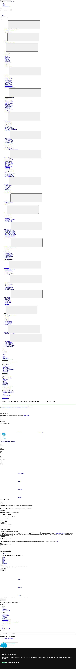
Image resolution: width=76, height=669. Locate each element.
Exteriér (3, 349)
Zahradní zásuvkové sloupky (9, 170)
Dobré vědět (4, 351)
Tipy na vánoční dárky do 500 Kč (7, 392)
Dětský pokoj (7, 304)
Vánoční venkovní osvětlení (9, 344)
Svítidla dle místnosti (7, 297)
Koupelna (6, 303)
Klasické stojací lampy (8, 122)
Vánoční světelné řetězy (8, 342)
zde (57, 541)
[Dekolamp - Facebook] (2, 640)
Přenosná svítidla (5, 379)
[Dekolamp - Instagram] (2, 641)
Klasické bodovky (7, 187)
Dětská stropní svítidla (8, 80)
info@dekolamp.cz (40, 432)
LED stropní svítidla (8, 75)
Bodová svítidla (6, 184)
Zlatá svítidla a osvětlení (6, 368)
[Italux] (3, 561)
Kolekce (3, 4)
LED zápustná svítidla (8, 270)
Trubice (6, 216)
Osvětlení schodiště (8, 301)
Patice (2, 520)
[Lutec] (3, 560)
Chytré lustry (7, 249)
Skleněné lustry (7, 57)
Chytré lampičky (7, 252)
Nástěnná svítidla (7, 138)
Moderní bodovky (7, 186)
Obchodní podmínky (5, 615)
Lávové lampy (4, 382)
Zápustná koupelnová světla (9, 273)
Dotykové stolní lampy (8, 102)
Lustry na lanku (7, 65)
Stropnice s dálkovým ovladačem (10, 231)
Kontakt (3, 5)
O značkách (4, 352)
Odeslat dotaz (3, 536)
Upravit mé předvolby (10, 662)
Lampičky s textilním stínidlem (10, 110)
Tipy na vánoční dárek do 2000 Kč (8, 390)
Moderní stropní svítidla (8, 76)
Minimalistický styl (5, 375)
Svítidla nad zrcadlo (8, 144)
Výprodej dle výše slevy (8, 32)
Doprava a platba (5, 614)
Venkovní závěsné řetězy (9, 171)
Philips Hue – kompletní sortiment (10, 247)
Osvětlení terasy (7, 168)
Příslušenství (6, 332)
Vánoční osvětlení (7, 341)
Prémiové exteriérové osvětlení (7, 359)
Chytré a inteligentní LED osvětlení (10, 315)
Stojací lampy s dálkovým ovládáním (11, 129)
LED (5, 313)
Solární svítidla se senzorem (9, 289)
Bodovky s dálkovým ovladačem (10, 235)
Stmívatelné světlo (7, 324)
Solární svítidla (7, 165)
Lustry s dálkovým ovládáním (9, 230)
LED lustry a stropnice (8, 66)
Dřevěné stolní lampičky (9, 103)
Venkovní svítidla (7, 157)
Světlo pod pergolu (8, 160)
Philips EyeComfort (5, 370)
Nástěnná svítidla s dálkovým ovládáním (11, 149)
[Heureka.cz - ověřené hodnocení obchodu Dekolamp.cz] (3, 440)
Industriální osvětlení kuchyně (7, 378)
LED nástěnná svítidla (8, 139)
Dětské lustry (7, 54)
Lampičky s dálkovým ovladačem (10, 234)
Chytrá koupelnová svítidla (9, 254)
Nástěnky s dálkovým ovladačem (10, 232)
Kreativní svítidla (5, 357)
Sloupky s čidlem (7, 288)
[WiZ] (3, 562)
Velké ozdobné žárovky (8, 220)
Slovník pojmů (4, 609)
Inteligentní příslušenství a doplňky (10, 333)
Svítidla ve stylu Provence (6, 376)
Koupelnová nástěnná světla (9, 148)
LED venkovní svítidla (8, 158)
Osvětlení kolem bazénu (8, 174)
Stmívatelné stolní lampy (9, 105)
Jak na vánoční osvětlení (6, 388)
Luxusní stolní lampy (8, 99)
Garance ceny (4, 617)
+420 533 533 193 (19, 432)
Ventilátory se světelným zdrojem (10, 42)
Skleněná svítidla (5, 360)
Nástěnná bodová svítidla (9, 143)
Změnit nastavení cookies (6, 623)
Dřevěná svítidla (5, 383)
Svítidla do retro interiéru (6, 362)
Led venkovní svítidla (8, 321)
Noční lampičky (7, 104)
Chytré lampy (7, 251)
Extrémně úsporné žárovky (9, 221)
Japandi (3, 381)
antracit (6, 517)
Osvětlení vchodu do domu (9, 175)
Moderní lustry (7, 52)
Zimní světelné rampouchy (9, 346)
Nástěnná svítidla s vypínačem (9, 147)
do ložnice (6, 319)
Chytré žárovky (7, 257)
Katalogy (3, 618)
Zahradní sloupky (5, 367)
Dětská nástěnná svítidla (8, 142)
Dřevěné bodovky (7, 190)
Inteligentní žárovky (8, 214)
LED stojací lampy (8, 121)
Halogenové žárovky (8, 217)
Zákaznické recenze (5, 622)
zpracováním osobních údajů (60, 533)
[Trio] (3, 558)
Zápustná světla (6, 268)
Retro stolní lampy (8, 108)
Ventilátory (5, 40)
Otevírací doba (4, 627)
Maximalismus (4, 385)
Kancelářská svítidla (8, 300)
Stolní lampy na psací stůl (9, 101)
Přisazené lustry (7, 79)
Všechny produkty (5, 398)
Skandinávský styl (5, 371)
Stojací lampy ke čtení (8, 123)
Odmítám (17, 662)
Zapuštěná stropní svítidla (9, 272)
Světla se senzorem (7, 282)
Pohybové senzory (8, 285)
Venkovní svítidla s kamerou (9, 169)
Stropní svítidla (6, 74)
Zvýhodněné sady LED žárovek (10, 219)
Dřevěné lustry (7, 63)
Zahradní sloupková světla (9, 163)
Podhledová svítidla (8, 302)
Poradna (3, 608)
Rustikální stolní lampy (8, 106)
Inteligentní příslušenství (8, 259)
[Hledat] (11, 10)
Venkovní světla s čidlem (9, 164)
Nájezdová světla (7, 167)
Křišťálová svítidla (5, 358)
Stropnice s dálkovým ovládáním (10, 87)
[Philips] (4, 557)
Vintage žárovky (7, 218)
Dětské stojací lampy (8, 130)
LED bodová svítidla (8, 185)
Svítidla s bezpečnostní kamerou (10, 176)
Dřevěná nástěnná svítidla (9, 146)
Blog (3, 3)
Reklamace (4, 616)
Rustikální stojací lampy (8, 126)
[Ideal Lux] (4, 559)
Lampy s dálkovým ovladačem (10, 233)
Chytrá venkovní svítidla (9, 256)
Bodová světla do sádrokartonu (10, 269)
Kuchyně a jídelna (7, 299)
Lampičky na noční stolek (9, 109)
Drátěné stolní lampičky (8, 107)
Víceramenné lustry (8, 62)
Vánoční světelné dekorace (9, 343)
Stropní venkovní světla (8, 161)
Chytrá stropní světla (8, 250)
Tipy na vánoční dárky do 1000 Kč (8, 391)
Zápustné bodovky (8, 189)
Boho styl (4, 380)
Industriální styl (4, 373)
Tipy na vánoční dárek (6, 389)
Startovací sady (7, 258)
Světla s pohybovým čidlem (9, 284)
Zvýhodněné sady (7, 31)
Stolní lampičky (6, 96)
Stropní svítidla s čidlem (8, 286)
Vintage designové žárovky (6, 366)
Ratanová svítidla (5, 384)
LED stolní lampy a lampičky (9, 97)
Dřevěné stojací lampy (8, 124)
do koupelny (7, 317)
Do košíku (3, 570)
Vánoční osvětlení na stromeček (10, 345)
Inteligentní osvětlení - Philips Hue (8, 369)
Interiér (3, 350)
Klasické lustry (7, 53)
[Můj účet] (1, 13)
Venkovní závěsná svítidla (9, 162)
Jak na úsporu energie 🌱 (6, 6)
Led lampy (6, 314)
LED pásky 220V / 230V (9, 202)
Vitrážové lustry (7, 60)
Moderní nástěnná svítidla (9, 140)
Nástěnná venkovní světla (9, 159)
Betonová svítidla (5, 372)
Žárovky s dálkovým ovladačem (10, 236)
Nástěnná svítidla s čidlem (9, 287)
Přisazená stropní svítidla (9, 78)
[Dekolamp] (13, 1)
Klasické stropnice (8, 81)
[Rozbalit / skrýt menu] (24, 24)
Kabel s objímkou (7, 61)
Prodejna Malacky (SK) (6, 628)
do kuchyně (6, 318)
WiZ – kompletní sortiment (9, 248)
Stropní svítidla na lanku (8, 86)
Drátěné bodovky (7, 191)
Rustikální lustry (7, 55)
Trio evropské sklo (5, 363)
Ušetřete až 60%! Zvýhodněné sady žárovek (12, 29)
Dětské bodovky (7, 188)
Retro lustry (6, 56)
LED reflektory (7, 172)
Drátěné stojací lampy (8, 125)
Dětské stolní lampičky (8, 100)
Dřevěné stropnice (7, 83)
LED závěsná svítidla (8, 323)
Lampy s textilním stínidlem (9, 128)
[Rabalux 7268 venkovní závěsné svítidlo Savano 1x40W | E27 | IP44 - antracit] (16, 407)
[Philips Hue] (4, 563)
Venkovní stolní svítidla (8, 166)
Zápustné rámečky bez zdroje (9, 274)
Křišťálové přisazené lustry (9, 85)
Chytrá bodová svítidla (8, 253)
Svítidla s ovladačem (7, 229)
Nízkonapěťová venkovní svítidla (10, 173)
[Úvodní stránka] (2, 397)
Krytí (1, 521)
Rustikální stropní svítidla (9, 82)
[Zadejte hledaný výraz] (5, 10)
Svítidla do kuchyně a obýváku (7, 386)
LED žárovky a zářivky (8, 322)
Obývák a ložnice (7, 298)
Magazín (3, 354)
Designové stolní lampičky (6, 377)
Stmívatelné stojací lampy (9, 127)
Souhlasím (4, 662)
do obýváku (6, 320)
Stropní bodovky (7, 77)
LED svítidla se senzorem (9, 283)
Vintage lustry (7, 59)
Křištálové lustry (7, 58)
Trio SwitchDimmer (5, 364)
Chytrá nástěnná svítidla (8, 255)
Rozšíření (6, 204)
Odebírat (13, 633)
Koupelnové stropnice (8, 84)
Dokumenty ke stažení (6, 610)
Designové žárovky (8, 215)
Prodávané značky (5, 620)
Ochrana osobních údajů (6, 619)
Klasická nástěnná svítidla (9, 141)
